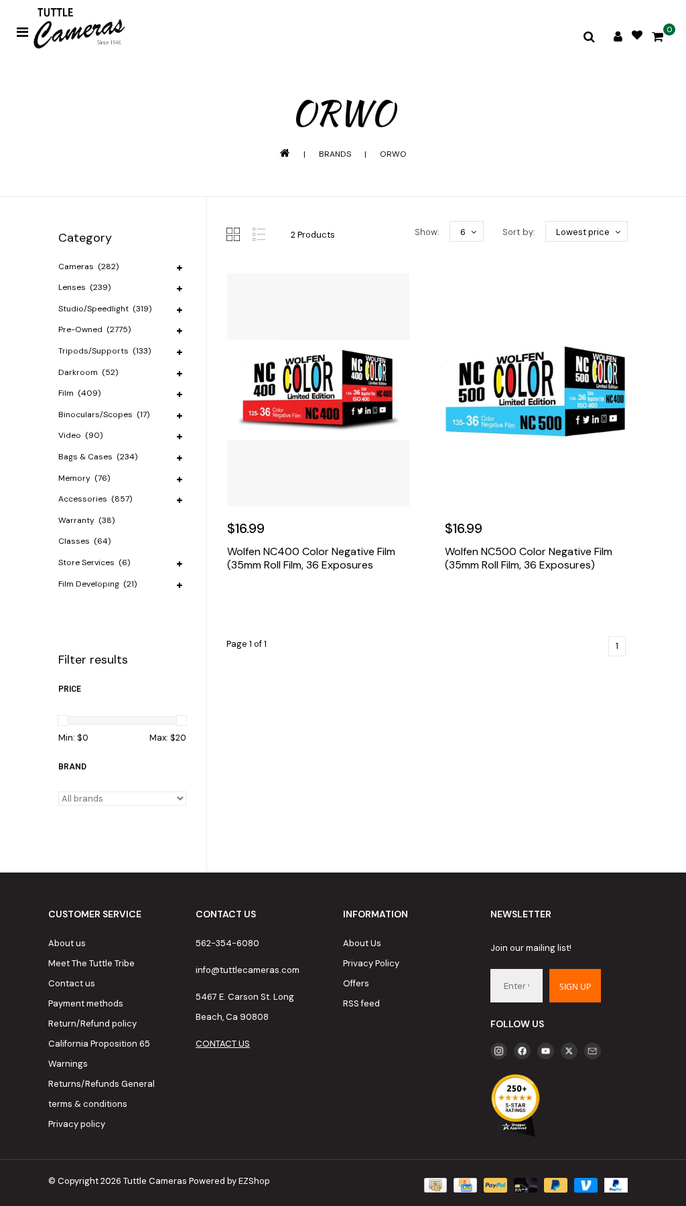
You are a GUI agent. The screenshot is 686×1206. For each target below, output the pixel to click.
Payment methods (85, 1003)
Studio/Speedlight (104, 308)
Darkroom (88, 372)
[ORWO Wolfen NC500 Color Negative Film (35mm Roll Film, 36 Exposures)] (536, 389)
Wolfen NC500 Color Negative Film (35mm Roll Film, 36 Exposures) (528, 558)
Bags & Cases (97, 456)
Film (79, 393)
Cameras (88, 266)
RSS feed (361, 1003)
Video (80, 435)
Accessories (95, 499)
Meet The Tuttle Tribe (91, 963)
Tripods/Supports (104, 351)
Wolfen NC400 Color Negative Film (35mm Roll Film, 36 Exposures (311, 558)
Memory (84, 478)
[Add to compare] (298, 605)
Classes (84, 541)
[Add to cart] (240, 605)
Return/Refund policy (92, 1023)
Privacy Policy (371, 963)
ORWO (393, 154)
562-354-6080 (227, 943)
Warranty (86, 520)
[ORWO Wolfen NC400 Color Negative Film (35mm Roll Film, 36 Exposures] (318, 389)
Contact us (71, 983)
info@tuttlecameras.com (247, 970)
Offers (356, 983)
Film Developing (97, 584)
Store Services (94, 562)
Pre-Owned (94, 329)
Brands (335, 154)
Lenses (84, 287)
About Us (362, 943)
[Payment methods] (434, 1184)
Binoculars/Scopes (103, 414)
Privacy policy (76, 1124)
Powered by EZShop (229, 1181)
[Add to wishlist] (269, 605)
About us (67, 943)
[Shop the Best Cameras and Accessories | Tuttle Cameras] (77, 29)
